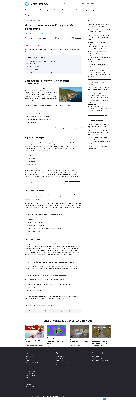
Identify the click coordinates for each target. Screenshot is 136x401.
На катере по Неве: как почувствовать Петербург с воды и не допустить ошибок (99, 108)
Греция (27, 10)
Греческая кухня (68, 10)
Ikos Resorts (60, 356)
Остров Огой (34, 69)
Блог (42, 10)
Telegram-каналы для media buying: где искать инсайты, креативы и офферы (99, 59)
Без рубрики (29, 356)
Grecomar (59, 364)
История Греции (30, 375)
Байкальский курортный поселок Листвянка (45, 61)
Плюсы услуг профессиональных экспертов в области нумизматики (100, 342)
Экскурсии (29, 15)
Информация (29, 373)
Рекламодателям (88, 3)
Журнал (48, 10)
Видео (93, 10)
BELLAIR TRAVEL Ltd (62, 362)
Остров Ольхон (35, 66)
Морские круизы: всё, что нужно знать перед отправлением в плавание (98, 89)
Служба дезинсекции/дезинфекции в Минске (79, 340)
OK (105, 399)
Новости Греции (30, 380)
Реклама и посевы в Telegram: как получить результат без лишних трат (99, 66)
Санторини (28, 382)
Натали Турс (60, 358)
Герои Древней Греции (32, 362)
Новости (57, 10)
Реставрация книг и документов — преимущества (101, 364)
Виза (36, 10)
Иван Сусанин (60, 360)
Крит (26, 377)
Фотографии (28, 384)
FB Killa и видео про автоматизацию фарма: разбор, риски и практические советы (98, 95)
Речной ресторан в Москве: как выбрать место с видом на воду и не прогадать (99, 102)
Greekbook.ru (39, 3)
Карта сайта (95, 356)
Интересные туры (82, 10)
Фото (100, 10)
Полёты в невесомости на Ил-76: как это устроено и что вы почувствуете (98, 53)
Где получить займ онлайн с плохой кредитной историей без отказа (56, 340)
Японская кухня (29, 386)
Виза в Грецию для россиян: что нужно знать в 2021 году (98, 126)
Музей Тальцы (34, 64)
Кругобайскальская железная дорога (42, 72)
